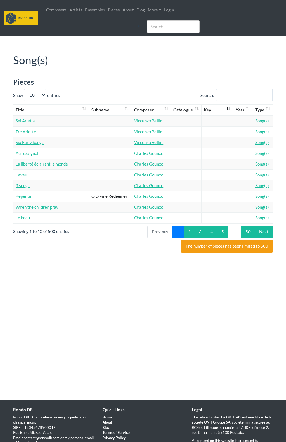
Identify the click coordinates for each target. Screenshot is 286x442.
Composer (144, 109)
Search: (207, 94)
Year (240, 109)
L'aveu (21, 174)
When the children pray (37, 207)
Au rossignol (27, 153)
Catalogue (183, 109)
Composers (56, 9)
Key (207, 109)
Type (259, 109)
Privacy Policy (114, 438)
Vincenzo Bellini (148, 120)
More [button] (153, 9)
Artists (76, 9)
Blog (141, 9)
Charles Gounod (148, 153)
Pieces (114, 9)
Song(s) (262, 120)
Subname (100, 109)
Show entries (36, 94)
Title (20, 109)
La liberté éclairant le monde (42, 163)
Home (107, 417)
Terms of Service (116, 432)
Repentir (24, 196)
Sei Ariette (25, 120)
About (128, 9)
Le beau (23, 217)
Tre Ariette (26, 131)
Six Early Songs (30, 142)
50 (248, 231)
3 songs (23, 185)
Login (169, 9)
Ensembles (95, 9)
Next (263, 231)
